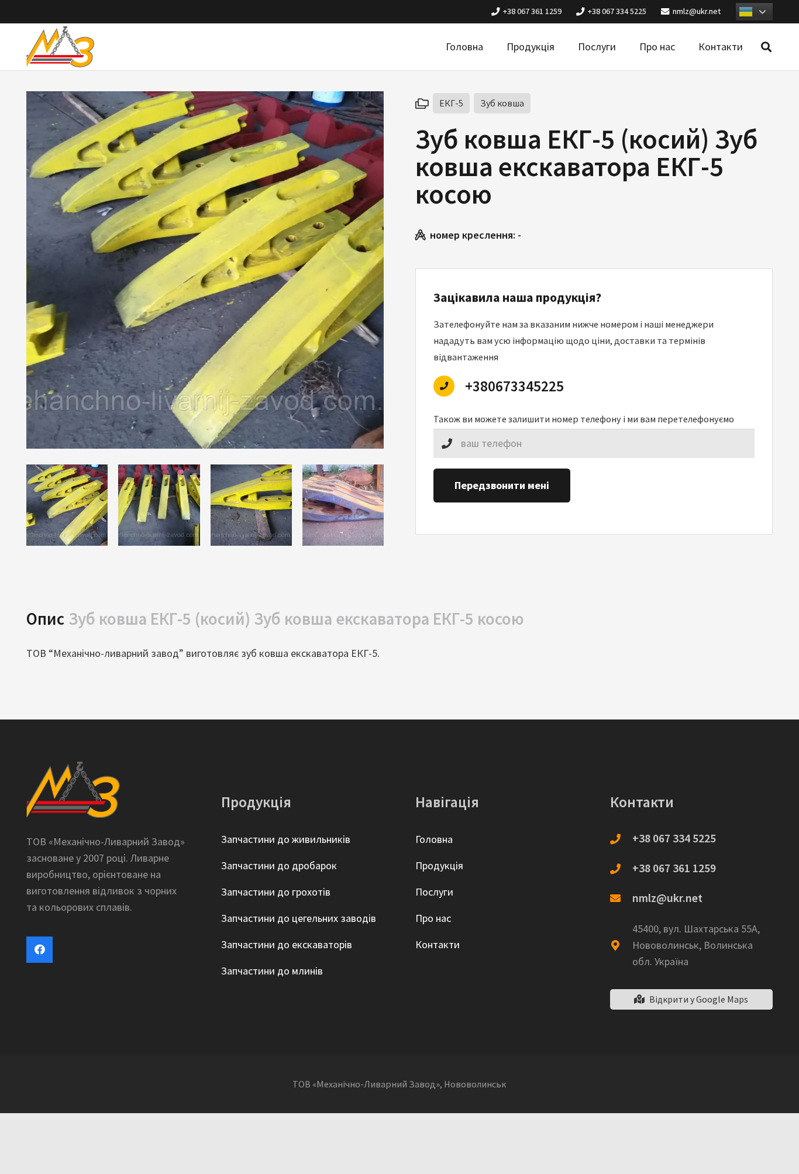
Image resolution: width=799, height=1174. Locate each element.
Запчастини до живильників (285, 839)
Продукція (439, 865)
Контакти (437, 944)
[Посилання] (60, 46)
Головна (434, 839)
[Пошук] (766, 46)
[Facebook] (39, 950)
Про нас (433, 918)
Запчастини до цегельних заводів (298, 918)
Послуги (434, 891)
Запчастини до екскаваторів (286, 944)
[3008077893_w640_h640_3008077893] (158, 505)
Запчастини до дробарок (279, 865)
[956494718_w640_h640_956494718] (343, 505)
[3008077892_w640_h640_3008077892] (251, 505)
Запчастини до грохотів (275, 891)
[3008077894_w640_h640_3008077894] (67, 505)
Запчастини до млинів (272, 970)
